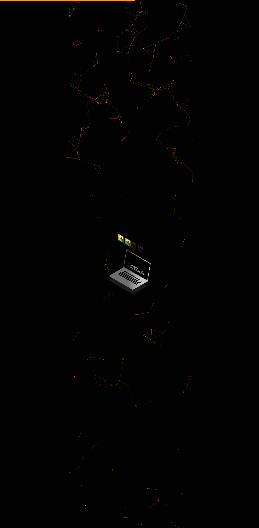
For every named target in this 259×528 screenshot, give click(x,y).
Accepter (154, 522)
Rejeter (174, 522)
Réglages (195, 522)
